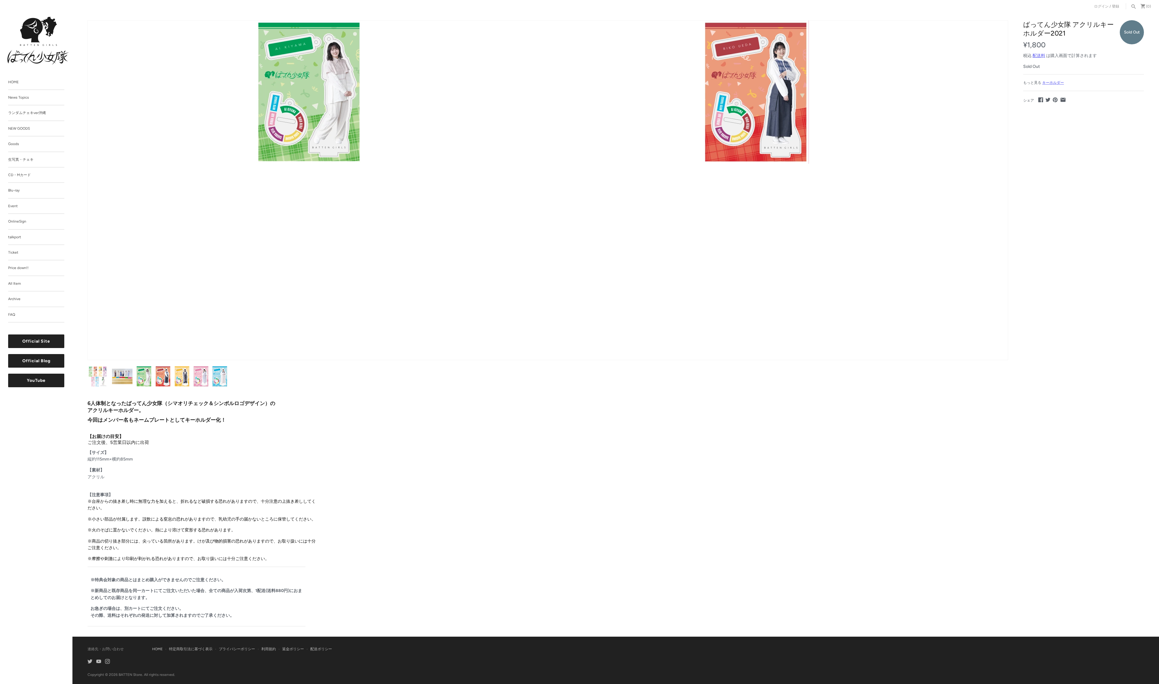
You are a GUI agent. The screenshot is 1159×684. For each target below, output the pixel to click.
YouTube (36, 380)
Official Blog (36, 361)
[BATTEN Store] (38, 40)
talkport (14, 237)
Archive (14, 299)
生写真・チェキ (21, 159)
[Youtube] (98, 662)
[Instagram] (107, 662)
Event (13, 206)
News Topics (18, 97)
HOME (13, 82)
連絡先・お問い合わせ (106, 649)
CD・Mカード (19, 175)
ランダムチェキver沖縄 (27, 113)
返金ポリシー (293, 649)
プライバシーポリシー (237, 649)
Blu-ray (14, 190)
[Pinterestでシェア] (1055, 99)
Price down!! (18, 268)
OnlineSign (17, 222)
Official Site (36, 341)
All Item (14, 283)
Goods (13, 144)
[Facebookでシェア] (1040, 99)
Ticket (13, 252)
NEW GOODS (19, 128)
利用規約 (268, 649)
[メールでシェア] (1063, 99)
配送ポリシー (321, 649)
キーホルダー (1053, 83)
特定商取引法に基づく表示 (190, 649)
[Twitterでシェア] (1048, 99)
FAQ (11, 314)
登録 (1115, 6)
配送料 (1039, 55)
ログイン (1101, 6)
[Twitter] (90, 662)
